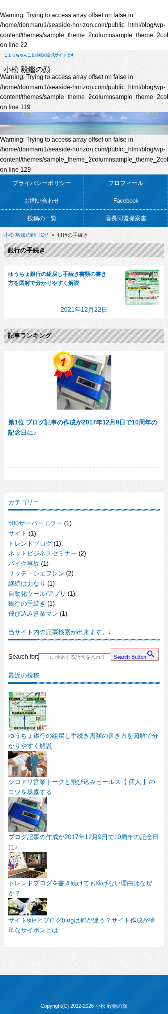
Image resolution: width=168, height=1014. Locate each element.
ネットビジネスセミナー (42, 553)
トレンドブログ (30, 543)
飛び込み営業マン (33, 613)
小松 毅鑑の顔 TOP (26, 235)
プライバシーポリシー (42, 183)
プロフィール (125, 183)
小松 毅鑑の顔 (27, 69)
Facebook (126, 200)
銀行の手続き (27, 603)
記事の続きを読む (84, 453)
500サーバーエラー (35, 523)
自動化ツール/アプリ (37, 593)
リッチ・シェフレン (36, 573)
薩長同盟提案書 (126, 218)
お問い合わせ (41, 200)
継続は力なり (27, 583)
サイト (17, 533)
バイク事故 (23, 563)
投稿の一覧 (42, 218)
